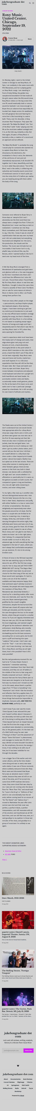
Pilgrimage (20, 1082)
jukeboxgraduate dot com (13, 3)
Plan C (4, 860)
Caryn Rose (12, 38)
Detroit (24, 1088)
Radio (17, 1088)
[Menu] (33, 3)
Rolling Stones (7, 1088)
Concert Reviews (7, 11)
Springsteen (15, 1085)
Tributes (29, 1082)
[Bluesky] (18, 1066)
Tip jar (31, 1088)
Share (30, 39)
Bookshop (18, 1091)
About (6, 1079)
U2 (8, 1085)
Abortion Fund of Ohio (13, 851)
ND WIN (8, 854)
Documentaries (16, 1079)
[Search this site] (29, 3)
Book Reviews (27, 1079)
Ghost (22, 1095)
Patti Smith (25, 1085)
